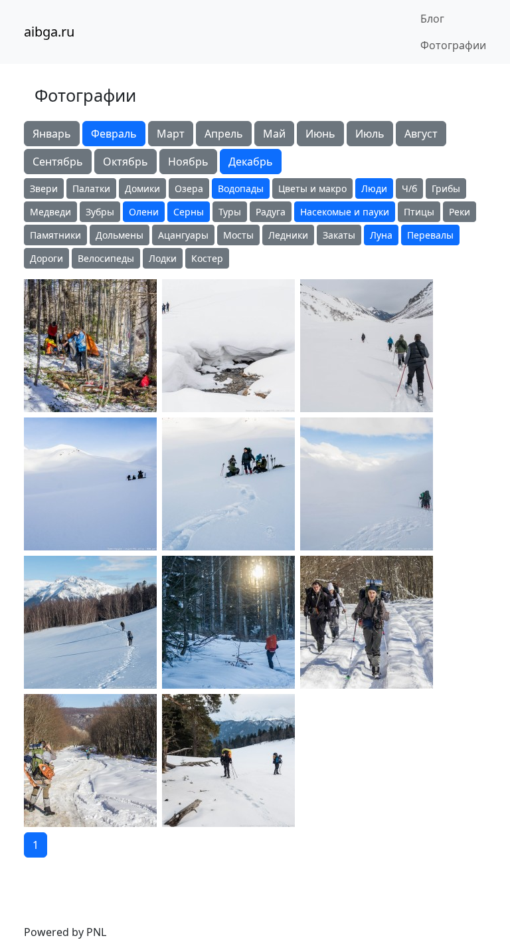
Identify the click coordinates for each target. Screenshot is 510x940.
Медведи (50, 211)
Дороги (46, 258)
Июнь (320, 133)
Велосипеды (106, 258)
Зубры (100, 211)
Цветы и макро (312, 188)
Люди (374, 188)
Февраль (114, 133)
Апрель (224, 133)
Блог (432, 18)
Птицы (419, 211)
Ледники (288, 235)
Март (171, 133)
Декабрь (250, 161)
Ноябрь (188, 161)
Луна (381, 235)
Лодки (163, 258)
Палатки (91, 188)
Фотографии (453, 45)
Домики (142, 188)
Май (274, 133)
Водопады (241, 188)
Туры (229, 211)
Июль (369, 133)
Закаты (339, 235)
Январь (52, 133)
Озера (189, 188)
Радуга (271, 211)
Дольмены (119, 235)
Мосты (238, 235)
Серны (188, 211)
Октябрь (125, 161)
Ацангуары (183, 235)
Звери (44, 188)
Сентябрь (58, 161)
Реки (459, 211)
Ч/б (409, 188)
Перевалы (430, 235)
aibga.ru (49, 32)
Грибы (446, 188)
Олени (144, 211)
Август (421, 133)
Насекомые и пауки (344, 211)
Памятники (55, 235)
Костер (207, 258)
